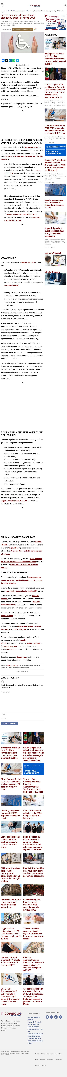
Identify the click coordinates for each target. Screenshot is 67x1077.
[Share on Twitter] (6, 60)
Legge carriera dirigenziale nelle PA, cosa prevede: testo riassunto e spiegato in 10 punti (11, 933)
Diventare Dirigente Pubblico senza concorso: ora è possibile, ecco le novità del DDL (31, 904)
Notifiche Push (50, 1059)
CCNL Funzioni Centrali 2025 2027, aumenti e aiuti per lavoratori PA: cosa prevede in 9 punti (11, 784)
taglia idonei (14, 548)
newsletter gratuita (25, 626)
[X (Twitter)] (51, 1017)
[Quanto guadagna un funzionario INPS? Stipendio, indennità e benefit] (11, 801)
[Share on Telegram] (17, 60)
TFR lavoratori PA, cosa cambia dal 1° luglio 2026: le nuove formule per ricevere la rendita (33, 933)
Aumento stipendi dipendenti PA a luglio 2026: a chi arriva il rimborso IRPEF (10, 961)
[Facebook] (47, 1017)
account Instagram (9, 646)
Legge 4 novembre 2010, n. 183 (14, 501)
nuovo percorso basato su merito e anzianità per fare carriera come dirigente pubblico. (21, 580)
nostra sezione (7, 616)
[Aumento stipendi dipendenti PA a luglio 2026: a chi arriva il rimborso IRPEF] (11, 948)
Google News (22, 657)
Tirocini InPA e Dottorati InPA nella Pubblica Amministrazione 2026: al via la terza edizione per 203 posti (33, 785)
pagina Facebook (34, 643)
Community (42, 1059)
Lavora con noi (58, 1059)
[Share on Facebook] (3, 60)
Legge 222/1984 (11, 285)
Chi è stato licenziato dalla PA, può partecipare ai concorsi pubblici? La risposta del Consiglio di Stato (10, 874)
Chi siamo (37, 1053)
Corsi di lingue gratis (35, 1036)
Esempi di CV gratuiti (35, 1022)
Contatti (43, 1053)
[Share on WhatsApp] (13, 60)
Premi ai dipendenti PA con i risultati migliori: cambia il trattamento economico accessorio (33, 872)
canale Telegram (19, 629)
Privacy (36, 1059)
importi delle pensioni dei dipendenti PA (21, 591)
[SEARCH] (65, 5)
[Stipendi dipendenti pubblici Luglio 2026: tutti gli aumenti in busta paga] (33, 801)
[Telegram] (60, 1017)
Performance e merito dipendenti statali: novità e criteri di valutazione (11, 903)
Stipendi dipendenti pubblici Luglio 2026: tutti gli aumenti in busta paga (32, 814)
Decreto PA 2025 (31, 147)
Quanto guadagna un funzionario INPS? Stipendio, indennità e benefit (10, 814)
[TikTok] (56, 1017)
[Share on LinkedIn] (10, 60)
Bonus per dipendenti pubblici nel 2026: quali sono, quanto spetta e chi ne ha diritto (10, 842)
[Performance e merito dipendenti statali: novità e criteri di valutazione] (11, 890)
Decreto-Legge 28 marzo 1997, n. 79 (22, 214)
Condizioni (37, 1065)
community (11, 649)
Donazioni (43, 1065)
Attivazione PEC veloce (35, 1034)
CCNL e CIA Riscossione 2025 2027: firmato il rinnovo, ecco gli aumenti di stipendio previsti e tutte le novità (10, 996)
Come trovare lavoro (34, 1038)
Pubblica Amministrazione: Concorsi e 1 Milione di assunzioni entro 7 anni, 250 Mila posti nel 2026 (33, 963)
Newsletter (59, 1053)
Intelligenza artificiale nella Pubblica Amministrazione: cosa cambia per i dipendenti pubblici (10, 753)
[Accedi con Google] (35, 29)
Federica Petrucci (12, 665)
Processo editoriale (50, 1053)
